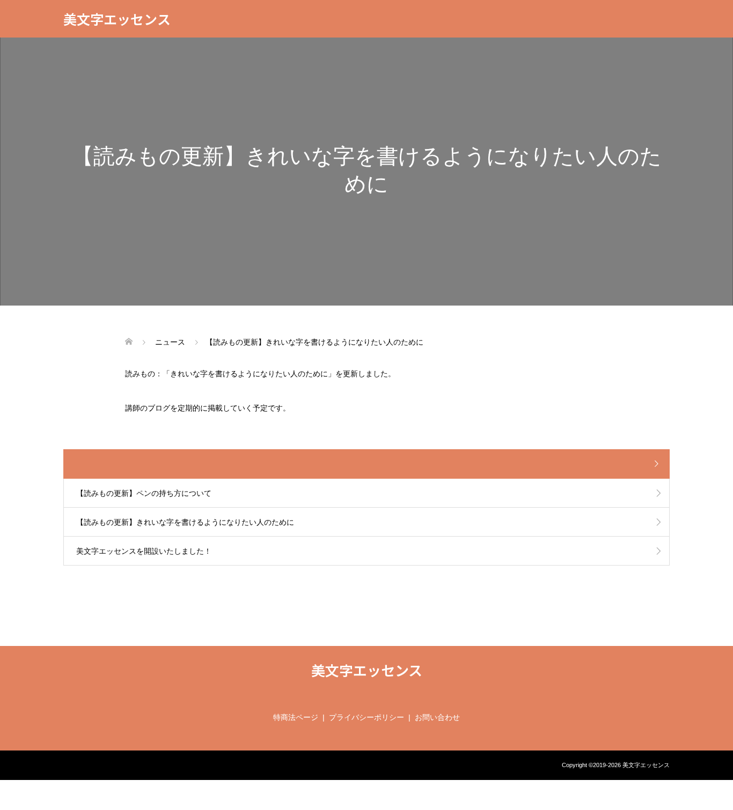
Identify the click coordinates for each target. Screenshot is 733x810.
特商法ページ (295, 717)
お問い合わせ (437, 717)
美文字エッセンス (117, 18)
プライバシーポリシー (366, 717)
